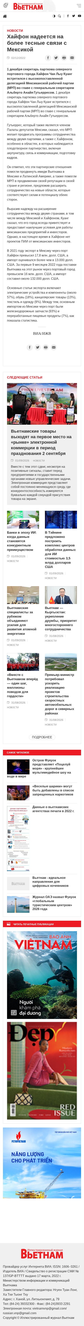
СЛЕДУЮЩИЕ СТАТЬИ (24, 377)
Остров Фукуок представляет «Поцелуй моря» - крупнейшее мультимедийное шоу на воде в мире (39, 768)
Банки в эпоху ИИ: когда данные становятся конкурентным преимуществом (22, 541)
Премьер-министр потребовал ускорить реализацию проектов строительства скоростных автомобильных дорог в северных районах (59, 694)
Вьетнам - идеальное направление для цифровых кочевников (50, 882)
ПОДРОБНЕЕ (42, 737)
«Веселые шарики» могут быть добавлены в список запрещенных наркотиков (53, 790)
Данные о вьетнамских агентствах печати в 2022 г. (53, 809)
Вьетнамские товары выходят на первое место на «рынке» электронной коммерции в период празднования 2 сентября (41, 442)
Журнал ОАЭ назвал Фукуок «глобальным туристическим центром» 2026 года (54, 903)
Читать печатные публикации (33, 924)
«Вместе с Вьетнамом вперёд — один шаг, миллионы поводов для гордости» (22, 685)
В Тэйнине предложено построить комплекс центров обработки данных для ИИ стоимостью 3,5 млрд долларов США (60, 550)
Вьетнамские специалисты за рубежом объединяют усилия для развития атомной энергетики (21, 621)
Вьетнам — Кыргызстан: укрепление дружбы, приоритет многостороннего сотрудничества (61, 618)
